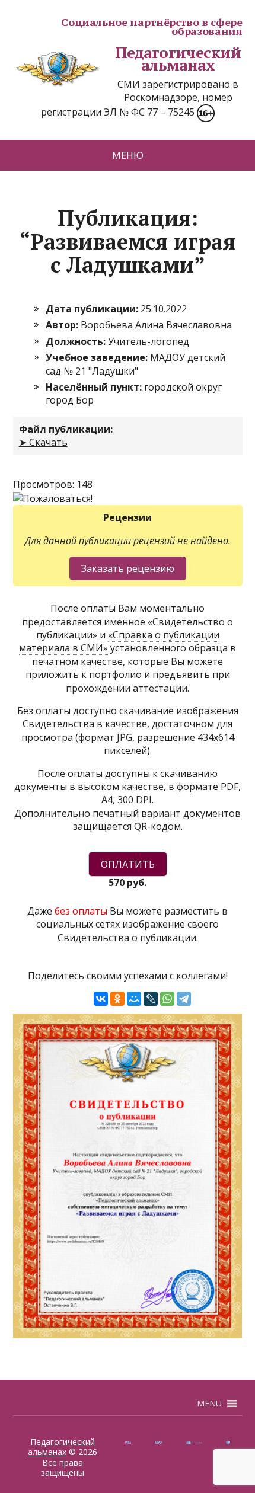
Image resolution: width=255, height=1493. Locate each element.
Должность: (77, 341)
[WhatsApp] (167, 999)
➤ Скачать (43, 442)
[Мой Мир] (134, 999)
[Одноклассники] (117, 999)
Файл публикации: (66, 429)
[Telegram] (184, 999)
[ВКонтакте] (101, 999)
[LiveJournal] (151, 999)
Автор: (63, 324)
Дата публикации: (93, 308)
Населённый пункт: (95, 387)
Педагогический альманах (178, 59)
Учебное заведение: (98, 357)
